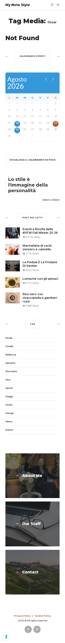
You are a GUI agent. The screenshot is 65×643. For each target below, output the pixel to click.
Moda (8, 337)
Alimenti (10, 362)
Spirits (9, 388)
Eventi (9, 429)
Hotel (8, 404)
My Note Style (17, 5)
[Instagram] (37, 629)
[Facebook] (28, 629)
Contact (30, 572)
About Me (32, 476)
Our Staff (31, 524)
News (8, 421)
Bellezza (10, 354)
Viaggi (9, 396)
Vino (8, 379)
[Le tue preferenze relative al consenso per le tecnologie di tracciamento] (6, 636)
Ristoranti (11, 371)
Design (9, 413)
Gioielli (9, 346)
